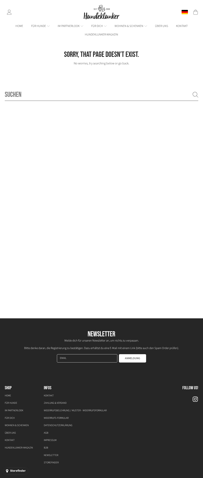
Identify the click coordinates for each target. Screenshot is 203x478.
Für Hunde (11, 403)
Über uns (10, 433)
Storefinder (51, 462)
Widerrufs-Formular (56, 418)
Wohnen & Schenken (17, 425)
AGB (46, 433)
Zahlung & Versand (55, 403)
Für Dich (10, 418)
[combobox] (101, 95)
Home (8, 395)
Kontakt (10, 440)
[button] (195, 12)
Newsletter (51, 455)
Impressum (50, 440)
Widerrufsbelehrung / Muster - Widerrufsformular (75, 410)
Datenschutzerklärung (58, 425)
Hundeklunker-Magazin (19, 447)
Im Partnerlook (14, 410)
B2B (46, 447)
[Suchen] (195, 94)
